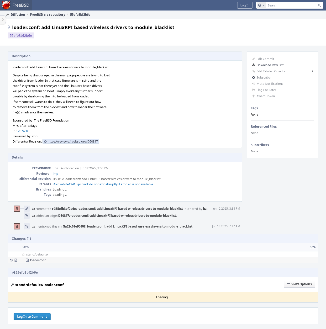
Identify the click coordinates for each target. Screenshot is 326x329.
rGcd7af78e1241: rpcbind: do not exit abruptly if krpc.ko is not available (103, 184)
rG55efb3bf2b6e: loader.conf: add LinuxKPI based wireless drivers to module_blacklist (117, 209)
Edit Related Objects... (272, 71)
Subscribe (263, 77)
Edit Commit (265, 59)
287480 (23, 131)
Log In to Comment (32, 316)
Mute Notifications (270, 83)
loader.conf (38, 260)
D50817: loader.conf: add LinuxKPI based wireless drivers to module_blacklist (107, 179)
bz (56, 168)
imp (55, 173)
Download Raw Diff (270, 65)
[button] (244, 5)
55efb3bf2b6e (21, 35)
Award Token (266, 96)
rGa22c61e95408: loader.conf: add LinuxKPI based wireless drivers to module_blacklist (127, 226)
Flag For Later (266, 90)
